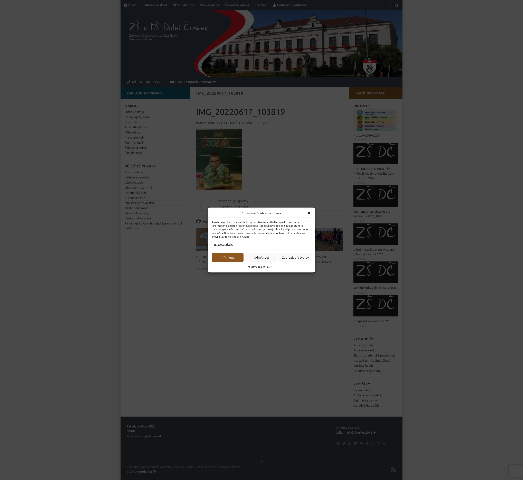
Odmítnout (261, 257)
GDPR (270, 267)
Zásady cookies (256, 267)
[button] (309, 213)
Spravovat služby (223, 244)
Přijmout (227, 257)
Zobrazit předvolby (295, 257)
